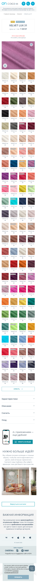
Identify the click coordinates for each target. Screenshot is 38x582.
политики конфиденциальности (11, 571)
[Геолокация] (23, 4)
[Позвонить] (28, 4)
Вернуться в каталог (18, 504)
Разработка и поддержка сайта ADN (18, 553)
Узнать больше (24, 442)
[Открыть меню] (33, 4)
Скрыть (17, 389)
